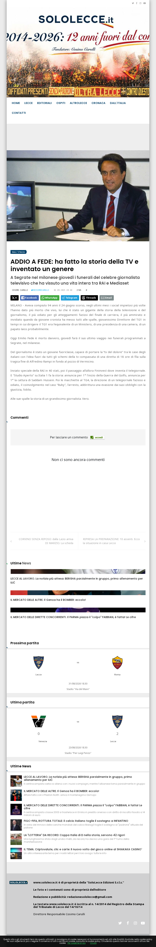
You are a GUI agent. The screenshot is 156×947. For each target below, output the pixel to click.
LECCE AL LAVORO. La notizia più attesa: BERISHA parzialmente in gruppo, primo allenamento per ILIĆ (78, 778)
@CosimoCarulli (41, 290)
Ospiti (60, 103)
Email (108, 297)
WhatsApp (51, 297)
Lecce (28, 103)
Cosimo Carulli (20, 290)
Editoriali (44, 103)
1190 (17, 614)
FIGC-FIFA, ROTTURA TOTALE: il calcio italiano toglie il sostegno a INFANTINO (76, 821)
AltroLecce (78, 103)
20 (16, 575)
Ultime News (20, 766)
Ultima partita (22, 702)
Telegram (71, 297)
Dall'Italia (118, 103)
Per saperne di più (77, 943)
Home (16, 103)
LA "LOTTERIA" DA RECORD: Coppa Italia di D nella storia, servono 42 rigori (74, 835)
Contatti (19, 113)
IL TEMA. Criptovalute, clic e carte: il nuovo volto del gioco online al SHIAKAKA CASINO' (83, 849)
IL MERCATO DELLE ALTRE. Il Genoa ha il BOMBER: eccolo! (48, 600)
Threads (91, 297)
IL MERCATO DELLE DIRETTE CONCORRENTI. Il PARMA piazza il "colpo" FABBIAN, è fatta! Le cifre (73, 617)
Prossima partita (24, 643)
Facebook (31, 297)
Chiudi (93, 943)
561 (17, 596)
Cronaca (98, 103)
